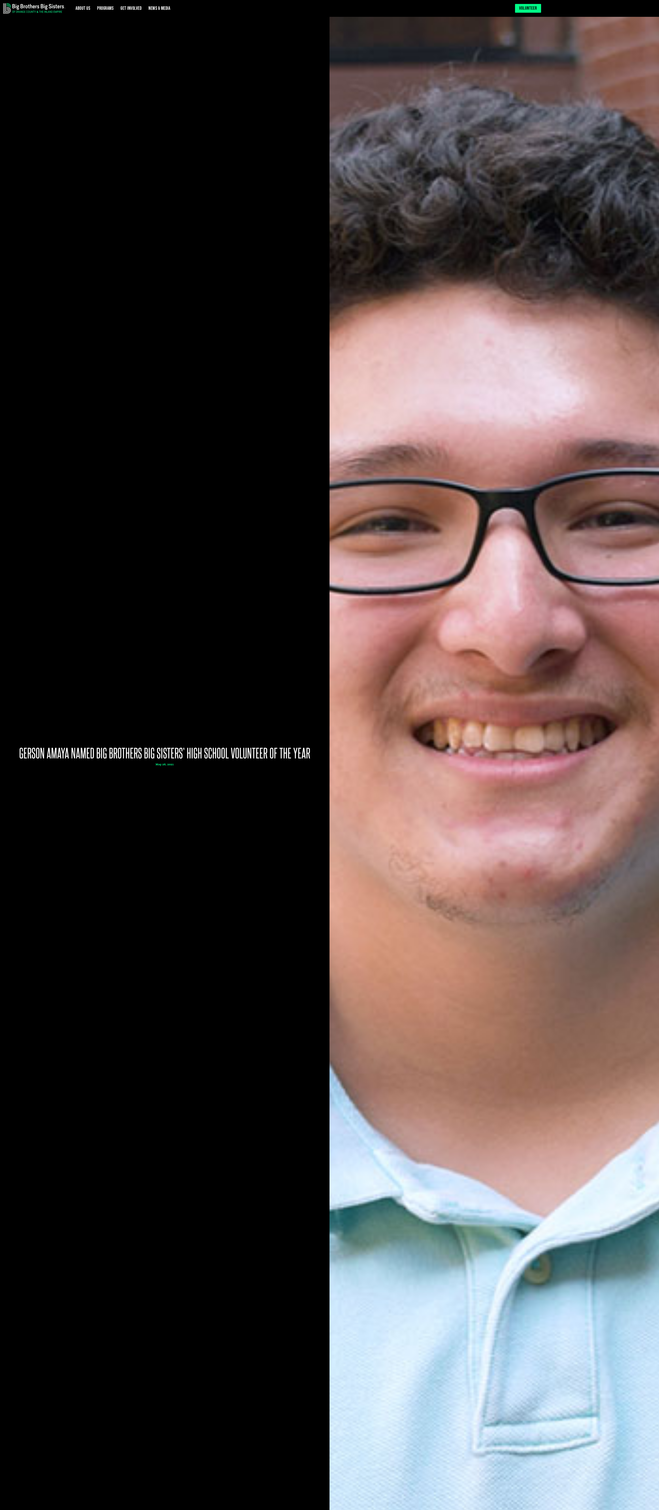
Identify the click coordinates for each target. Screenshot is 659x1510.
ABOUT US (83, 8)
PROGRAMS (105, 8)
